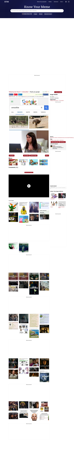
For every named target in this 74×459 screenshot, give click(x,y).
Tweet (21, 94)
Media (50, 1)
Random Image (34, 155)
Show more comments (29, 172)
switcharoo (61, 140)
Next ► (47, 155)
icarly (55, 140)
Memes (40, 14)
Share (11, 94)
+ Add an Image (58, 92)
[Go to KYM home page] (6, 2)
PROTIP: (10, 96)
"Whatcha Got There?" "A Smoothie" (19, 91)
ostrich (57, 140)
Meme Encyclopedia (41, 1)
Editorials (56, 1)
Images (35, 14)
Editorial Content (48, 14)
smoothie (52, 140)
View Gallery (26, 155)
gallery (26, 96)
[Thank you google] (29, 125)
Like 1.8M (46, 94)
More (61, 1)
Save (16, 94)
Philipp (54, 145)
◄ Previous (11, 155)
